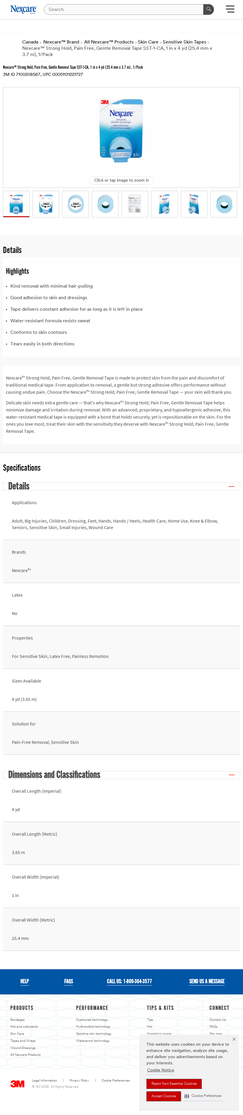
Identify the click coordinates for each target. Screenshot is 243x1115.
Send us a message (207, 981)
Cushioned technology (92, 1020)
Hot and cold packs (24, 1027)
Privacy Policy (79, 1080)
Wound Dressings (23, 1048)
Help (24, 981)
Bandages (17, 1020)
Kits (149, 1027)
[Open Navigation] (230, 11)
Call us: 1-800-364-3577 (129, 981)
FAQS (68, 981)
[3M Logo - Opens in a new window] (24, 9)
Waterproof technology (93, 1041)
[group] (16, 204)
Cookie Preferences (116, 1080)
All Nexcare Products (25, 1055)
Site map (216, 1034)
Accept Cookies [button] (163, 1096)
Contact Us (218, 1020)
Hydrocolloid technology (93, 1027)
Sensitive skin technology (94, 1034)
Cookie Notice (160, 1070)
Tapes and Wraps (23, 1041)
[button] (203, 1096)
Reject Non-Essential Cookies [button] (174, 1084)
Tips (150, 1020)
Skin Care (17, 1034)
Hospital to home (159, 1034)
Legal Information (44, 1080)
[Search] (208, 9)
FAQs (214, 1027)
